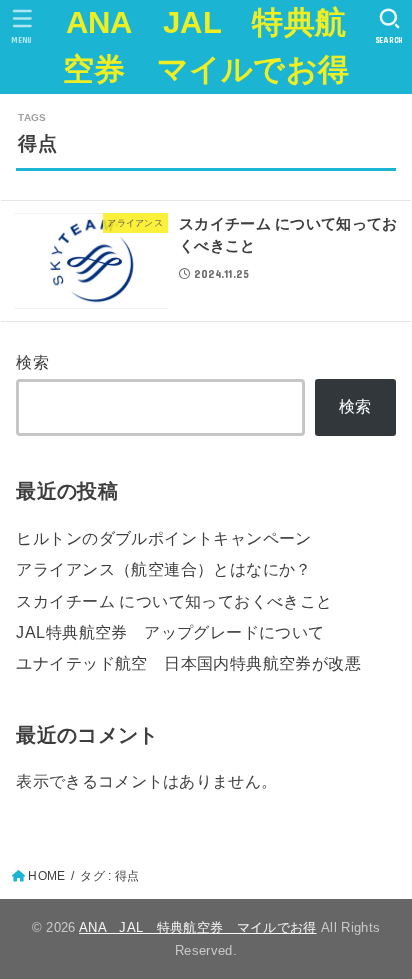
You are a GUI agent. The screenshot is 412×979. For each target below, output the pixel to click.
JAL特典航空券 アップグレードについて (170, 632)
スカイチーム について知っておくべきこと (174, 601)
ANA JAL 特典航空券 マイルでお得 (206, 46)
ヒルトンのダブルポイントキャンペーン (163, 538)
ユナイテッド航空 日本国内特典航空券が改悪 (188, 663)
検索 (32, 362)
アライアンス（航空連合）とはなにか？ (163, 569)
